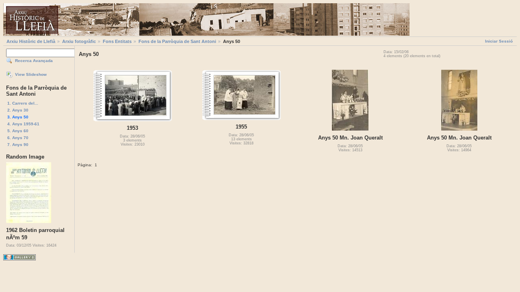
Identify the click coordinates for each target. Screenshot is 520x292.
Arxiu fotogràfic (79, 41)
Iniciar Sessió (499, 41)
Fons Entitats (117, 41)
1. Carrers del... (22, 103)
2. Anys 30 (17, 110)
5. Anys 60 (17, 131)
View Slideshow (31, 74)
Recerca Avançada (34, 60)
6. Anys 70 (17, 137)
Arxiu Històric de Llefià (30, 41)
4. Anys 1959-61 (23, 124)
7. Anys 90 (17, 144)
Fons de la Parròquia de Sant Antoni (177, 41)
